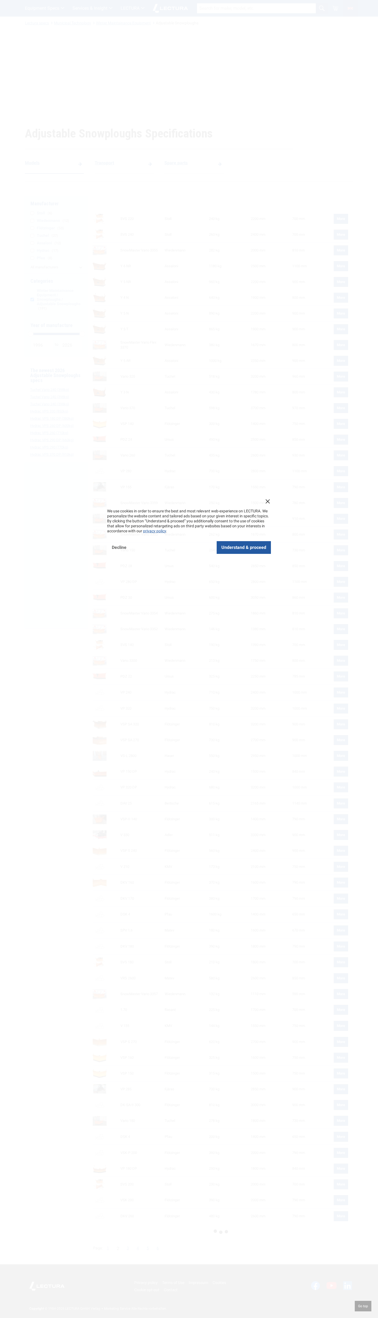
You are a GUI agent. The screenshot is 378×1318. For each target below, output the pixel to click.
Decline (119, 547)
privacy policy (154, 531)
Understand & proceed (243, 547)
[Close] (267, 501)
